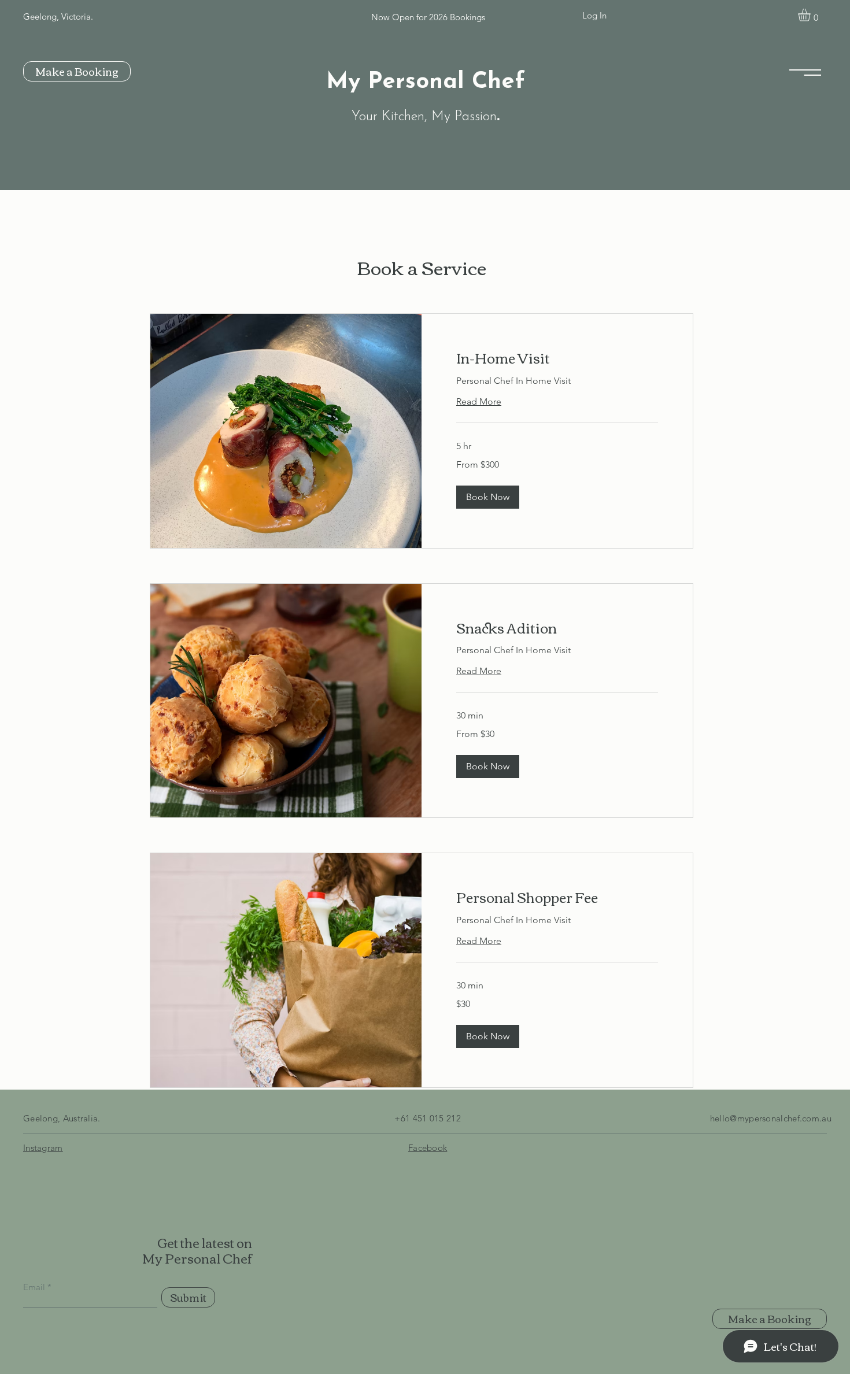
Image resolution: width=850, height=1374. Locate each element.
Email (34, 1287)
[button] (811, 15)
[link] (557, 358)
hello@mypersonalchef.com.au (770, 1118)
